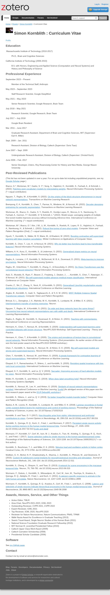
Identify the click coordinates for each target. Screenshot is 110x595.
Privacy (46, 567)
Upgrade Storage (100, 10)
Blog (7, 567)
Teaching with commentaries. (84, 319)
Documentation (28, 18)
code (60, 389)
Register (105, 4)
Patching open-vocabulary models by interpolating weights (39, 189)
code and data (41, 429)
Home (6, 18)
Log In (97, 4)
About (13, 570)
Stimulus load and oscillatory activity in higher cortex (79, 447)
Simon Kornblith (26, 24)
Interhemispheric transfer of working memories (27, 303)
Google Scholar (13, 181)
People (15, 24)
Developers (23, 567)
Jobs (8, 570)
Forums (41, 18)
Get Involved (52, 18)
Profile (8, 40)
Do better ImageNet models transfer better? (67, 397)
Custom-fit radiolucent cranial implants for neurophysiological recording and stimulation (52, 458)
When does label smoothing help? (64, 379)
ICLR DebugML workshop (48, 392)
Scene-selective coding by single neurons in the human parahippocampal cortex (64, 436)
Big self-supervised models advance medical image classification (55, 277)
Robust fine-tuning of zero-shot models (60, 228)
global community (46, 580)
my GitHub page (17, 545)
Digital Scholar (27, 575)
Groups (15, 18)
